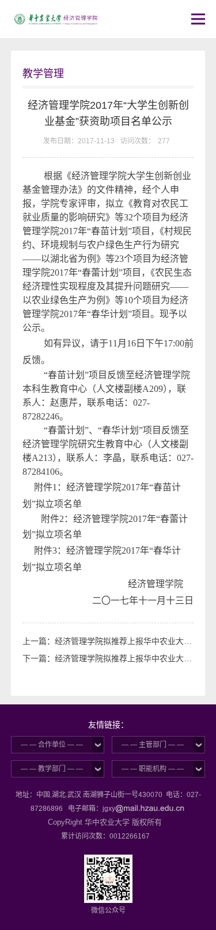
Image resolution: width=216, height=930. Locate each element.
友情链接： (108, 724)
